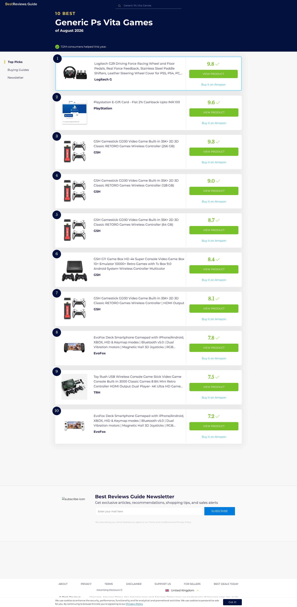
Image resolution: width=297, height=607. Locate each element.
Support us (163, 583)
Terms (108, 583)
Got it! (232, 602)
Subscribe (219, 511)
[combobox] (149, 5)
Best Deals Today (226, 583)
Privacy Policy (134, 603)
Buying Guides (18, 70)
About (63, 583)
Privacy (86, 583)
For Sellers (192, 583)
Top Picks (15, 62)
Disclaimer (133, 583)
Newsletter (16, 77)
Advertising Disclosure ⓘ (109, 590)
